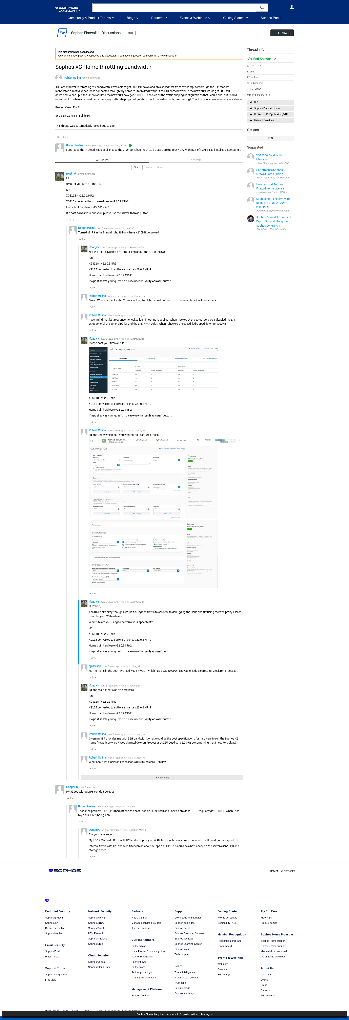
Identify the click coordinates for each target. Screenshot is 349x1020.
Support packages (184, 923)
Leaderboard (225, 946)
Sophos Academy (184, 993)
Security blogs (182, 988)
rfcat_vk (118, 145)
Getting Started (234, 18)
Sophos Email (53, 951)
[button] (262, 7)
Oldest (137, 167)
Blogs (131, 18)
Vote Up (67, 219)
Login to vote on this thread (253, 65)
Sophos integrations (56, 974)
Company (266, 974)
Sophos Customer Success (189, 933)
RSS (270, 138)
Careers (265, 990)
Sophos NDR (95, 944)
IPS (256, 102)
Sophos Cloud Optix (99, 967)
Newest (161, 167)
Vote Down (72, 219)
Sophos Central (96, 961)
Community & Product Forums (89, 18)
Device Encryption (55, 928)
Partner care (138, 967)
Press (264, 985)
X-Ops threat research (186, 977)
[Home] (73, 9)
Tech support (181, 954)
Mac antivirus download (274, 951)
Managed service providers (146, 923)
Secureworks (268, 995)
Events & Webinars (193, 18)
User (292, 7)
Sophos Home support (273, 940)
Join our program (140, 928)
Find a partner (139, 917)
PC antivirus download (273, 956)
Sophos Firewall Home (267, 108)
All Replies (102, 160)
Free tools (50, 979)
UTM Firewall (95, 933)
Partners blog (138, 946)
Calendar (223, 969)
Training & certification (143, 977)
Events (264, 979)
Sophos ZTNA (96, 923)
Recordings (224, 974)
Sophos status (182, 949)
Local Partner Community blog (148, 951)
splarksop (95, 666)
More (131, 33)
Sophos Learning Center (188, 944)
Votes (149, 167)
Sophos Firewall (97, 917)
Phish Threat (52, 956)
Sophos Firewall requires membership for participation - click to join (174, 1014)
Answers (196, 160)
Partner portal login (141, 972)
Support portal (182, 928)
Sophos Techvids (183, 938)
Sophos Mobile (53, 933)
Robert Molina (72, 77)
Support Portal (271, 18)
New (284, 33)
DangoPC (72, 787)
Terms (65, 1010)
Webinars (223, 964)
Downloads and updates (187, 917)
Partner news (138, 961)
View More (163, 777)
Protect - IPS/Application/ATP (271, 114)
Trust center (180, 982)
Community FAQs (227, 923)
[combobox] (174, 8)
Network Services (264, 120)
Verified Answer (260, 59)
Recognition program (229, 940)
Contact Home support (273, 946)
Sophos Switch (96, 928)
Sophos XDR (52, 923)
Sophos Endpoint (54, 917)
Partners (157, 18)
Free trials (266, 917)
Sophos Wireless (97, 938)
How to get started (227, 917)
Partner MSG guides (142, 956)
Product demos (269, 923)
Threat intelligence (184, 972)
